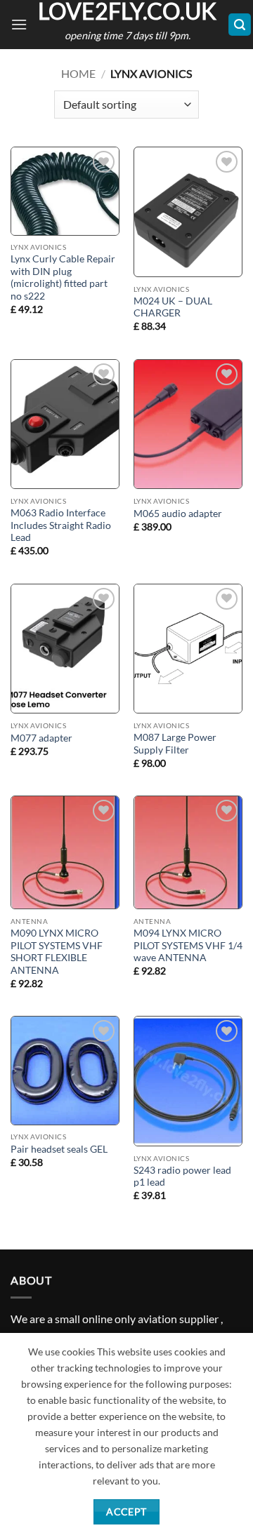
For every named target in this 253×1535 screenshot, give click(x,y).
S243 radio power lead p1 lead (182, 1176)
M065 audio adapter (178, 513)
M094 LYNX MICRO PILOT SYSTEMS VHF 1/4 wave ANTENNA (188, 945)
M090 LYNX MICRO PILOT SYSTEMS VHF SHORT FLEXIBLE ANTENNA (57, 951)
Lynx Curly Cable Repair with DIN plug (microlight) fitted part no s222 (63, 277)
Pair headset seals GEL (59, 1149)
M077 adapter (41, 738)
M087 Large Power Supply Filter (175, 744)
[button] (19, 24)
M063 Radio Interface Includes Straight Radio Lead (61, 525)
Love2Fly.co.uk (127, 11)
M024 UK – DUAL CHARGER (173, 307)
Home (78, 73)
